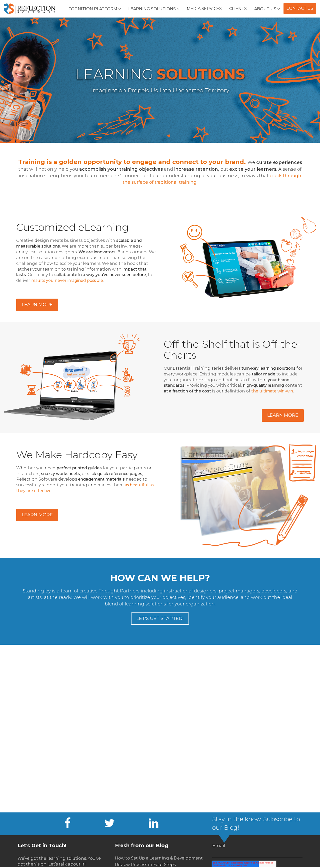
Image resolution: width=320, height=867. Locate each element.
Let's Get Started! (160, 618)
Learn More (37, 304)
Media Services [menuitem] (204, 8)
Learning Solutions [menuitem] (152, 9)
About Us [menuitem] (265, 9)
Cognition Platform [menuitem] (92, 9)
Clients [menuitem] (238, 8)
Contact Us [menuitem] (299, 8)
